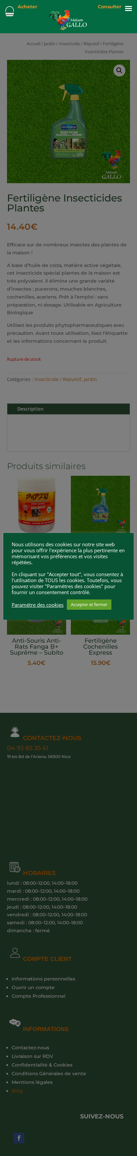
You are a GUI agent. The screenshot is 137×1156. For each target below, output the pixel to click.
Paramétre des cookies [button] (38, 605)
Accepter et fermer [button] (89, 604)
